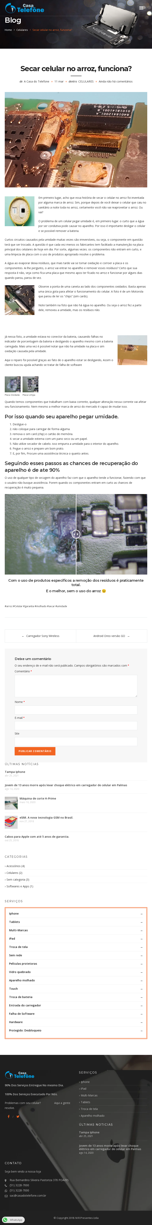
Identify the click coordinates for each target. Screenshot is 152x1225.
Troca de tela (18, 947)
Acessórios (14, 866)
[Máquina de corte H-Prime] (11, 803)
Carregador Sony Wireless (42, 636)
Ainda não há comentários (116, 81)
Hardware (16, 1022)
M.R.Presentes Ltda (87, 1218)
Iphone (14, 913)
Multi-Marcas (18, 930)
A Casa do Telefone (36, 81)
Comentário (23, 671)
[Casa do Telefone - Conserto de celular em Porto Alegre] (24, 8)
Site (17, 733)
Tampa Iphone (15, 771)
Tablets (14, 922)
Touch (13, 988)
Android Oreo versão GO (109, 636)
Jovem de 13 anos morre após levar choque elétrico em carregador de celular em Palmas (66, 785)
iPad (12, 938)
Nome (20, 702)
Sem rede (15, 955)
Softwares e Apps (18, 886)
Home (8, 30)
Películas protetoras (23, 963)
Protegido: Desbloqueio (25, 1030)
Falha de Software (21, 1014)
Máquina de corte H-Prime (38, 798)
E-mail (19, 718)
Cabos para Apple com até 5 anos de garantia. (37, 836)
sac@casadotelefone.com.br (28, 1195)
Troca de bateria (20, 997)
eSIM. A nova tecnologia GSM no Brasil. (46, 817)
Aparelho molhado (22, 980)
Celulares (22, 30)
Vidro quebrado (20, 972)
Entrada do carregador (25, 1005)
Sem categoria (16, 879)
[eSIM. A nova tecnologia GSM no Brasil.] (11, 822)
